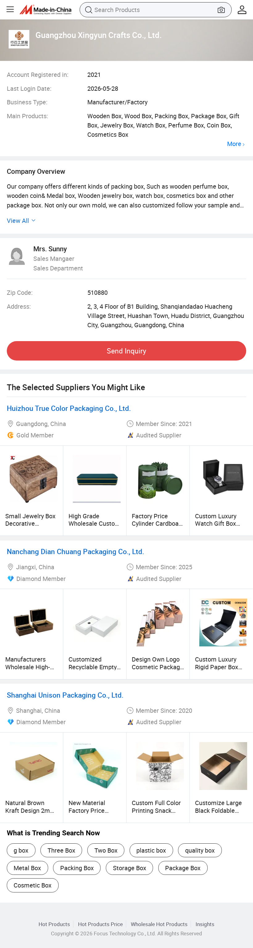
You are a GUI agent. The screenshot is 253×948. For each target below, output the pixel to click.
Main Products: (27, 116)
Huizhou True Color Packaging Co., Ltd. (69, 408)
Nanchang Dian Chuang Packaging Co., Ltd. (75, 551)
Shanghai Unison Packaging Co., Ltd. (65, 695)
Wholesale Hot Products (159, 924)
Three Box (61, 850)
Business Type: (27, 102)
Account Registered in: (37, 74)
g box (21, 850)
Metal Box (27, 868)
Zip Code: (20, 292)
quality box (200, 850)
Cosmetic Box (33, 885)
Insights (205, 924)
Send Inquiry (126, 351)
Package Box (183, 868)
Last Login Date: (29, 88)
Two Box (106, 850)
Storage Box (129, 868)
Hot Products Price (100, 924)
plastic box (151, 850)
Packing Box (77, 868)
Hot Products (54, 924)
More (234, 144)
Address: (19, 306)
